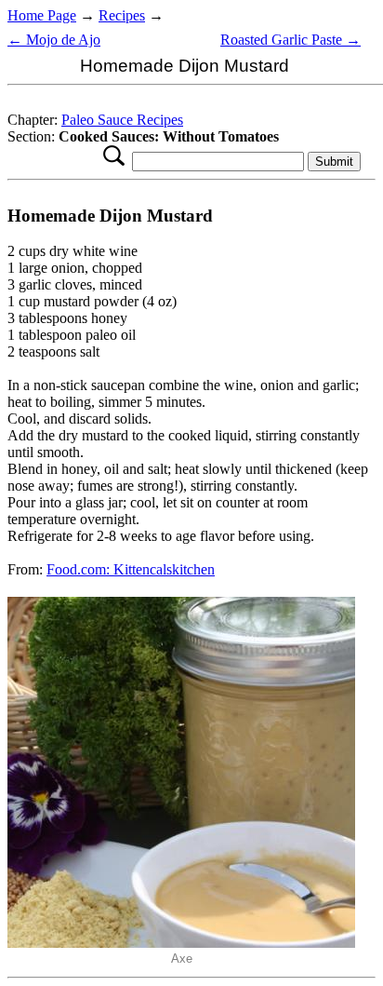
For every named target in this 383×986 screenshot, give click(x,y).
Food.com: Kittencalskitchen (130, 569)
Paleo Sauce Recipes (122, 120)
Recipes (122, 15)
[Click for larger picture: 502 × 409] (181, 943)
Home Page (41, 15)
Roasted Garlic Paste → (290, 39)
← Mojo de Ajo (53, 39)
